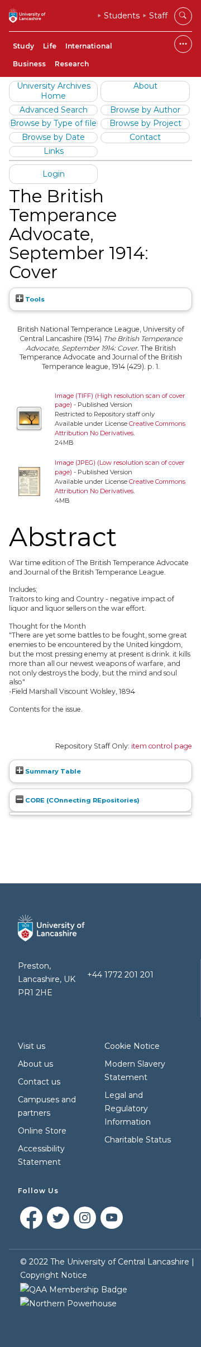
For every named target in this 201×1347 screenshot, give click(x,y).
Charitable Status (137, 1140)
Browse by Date (53, 137)
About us (35, 1064)
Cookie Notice (132, 1046)
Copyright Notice (53, 1275)
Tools (34, 299)
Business (29, 64)
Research (72, 64)
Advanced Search (54, 110)
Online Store (42, 1131)
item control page (161, 746)
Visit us (31, 1046)
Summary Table (52, 771)
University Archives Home (53, 91)
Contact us (39, 1082)
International (88, 46)
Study (23, 46)
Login (53, 174)
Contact (145, 137)
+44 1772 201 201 (120, 975)
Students (122, 16)
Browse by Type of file (53, 123)
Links (54, 151)
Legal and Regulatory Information (127, 1108)
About (145, 86)
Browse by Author (145, 110)
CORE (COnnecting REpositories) (81, 800)
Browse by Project (145, 123)
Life (49, 46)
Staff (158, 16)
